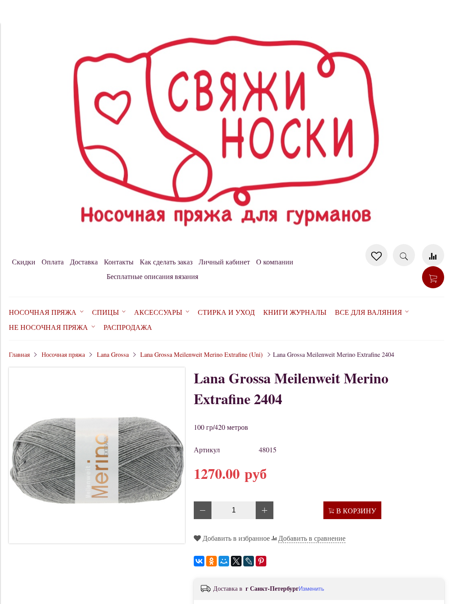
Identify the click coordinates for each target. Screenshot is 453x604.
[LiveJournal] (248, 561)
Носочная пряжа (63, 354)
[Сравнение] (433, 255)
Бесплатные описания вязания (152, 276)
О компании (274, 261)
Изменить (311, 588)
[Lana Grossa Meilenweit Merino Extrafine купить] (97, 540)
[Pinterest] (261, 561)
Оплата (53, 261)
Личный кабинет (224, 261)
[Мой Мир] (224, 561)
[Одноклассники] (211, 561)
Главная (19, 354)
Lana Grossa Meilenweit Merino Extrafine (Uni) (201, 354)
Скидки (23, 261)
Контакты (119, 261)
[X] (236, 561)
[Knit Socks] (226, 239)
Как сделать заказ (166, 261)
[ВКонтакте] (199, 561)
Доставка (84, 261)
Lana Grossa (113, 354)
